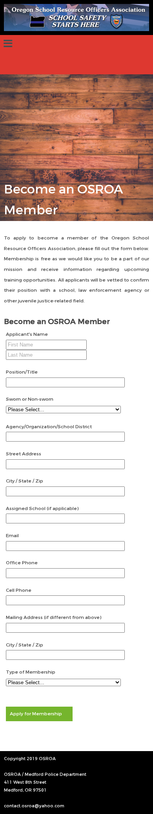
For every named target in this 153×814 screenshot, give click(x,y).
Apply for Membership (36, 714)
